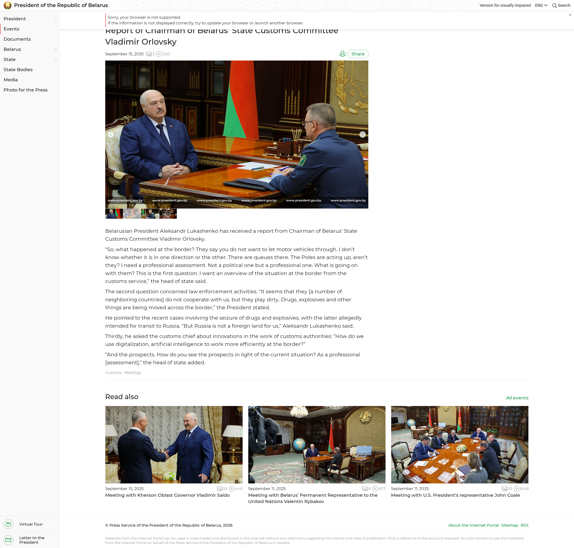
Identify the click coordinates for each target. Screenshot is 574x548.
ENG (539, 5)
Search (564, 5)
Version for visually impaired (505, 5)
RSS (525, 525)
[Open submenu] (55, 19)
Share (358, 54)
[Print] (342, 54)
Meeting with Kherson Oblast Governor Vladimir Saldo (167, 495)
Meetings (133, 372)
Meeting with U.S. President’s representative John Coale (455, 495)
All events (517, 398)
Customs (113, 372)
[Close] (570, 14)
